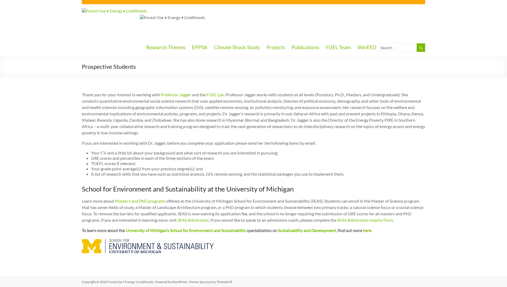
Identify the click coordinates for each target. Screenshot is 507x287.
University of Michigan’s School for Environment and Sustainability (186, 230)
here (367, 230)
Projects (275, 47)
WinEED (367, 47)
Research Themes (165, 47)
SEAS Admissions (193, 219)
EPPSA (199, 47)
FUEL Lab (215, 94)
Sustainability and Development (307, 230)
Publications (305, 47)
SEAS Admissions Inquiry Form (364, 219)
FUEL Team (338, 47)
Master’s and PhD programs (140, 200)
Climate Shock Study (237, 47)
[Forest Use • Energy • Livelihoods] (114, 10)
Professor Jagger (176, 94)
